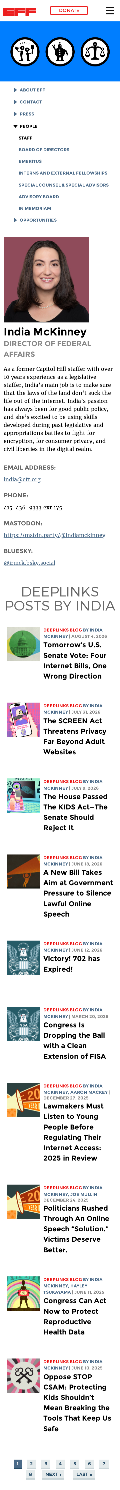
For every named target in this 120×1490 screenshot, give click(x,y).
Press (27, 113)
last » (84, 1474)
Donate (69, 10)
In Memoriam (35, 208)
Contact (31, 101)
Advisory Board (39, 196)
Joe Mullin (83, 1194)
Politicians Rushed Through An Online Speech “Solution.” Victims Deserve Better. (76, 1229)
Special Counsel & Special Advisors (64, 185)
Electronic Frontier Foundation (21, 12)
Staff (25, 138)
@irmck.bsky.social (29, 562)
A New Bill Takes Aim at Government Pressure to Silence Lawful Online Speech (78, 893)
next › (53, 1474)
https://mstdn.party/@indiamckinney (54, 535)
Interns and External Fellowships (63, 173)
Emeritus (30, 161)
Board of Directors (44, 149)
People (29, 126)
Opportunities (38, 220)
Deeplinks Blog (62, 630)
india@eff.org (22, 479)
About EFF (32, 89)
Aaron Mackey (89, 1092)
